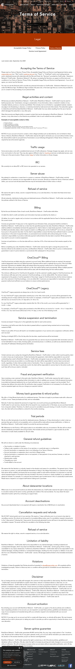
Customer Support (43, 651)
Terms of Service (55, 48)
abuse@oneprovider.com (49, 565)
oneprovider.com (6, 74)
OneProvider (7, 4)
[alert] (12, 657)
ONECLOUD (55, 4)
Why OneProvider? (54, 656)
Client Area (26, 1)
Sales (31, 155)
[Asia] (24, 652)
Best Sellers (24, 4)
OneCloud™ (30, 654)
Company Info (53, 651)
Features (64, 4)
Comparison (48, 1)
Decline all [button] (17, 662)
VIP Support (30, 658)
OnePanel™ (30, 656)
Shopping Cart (34, 1)
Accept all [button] (7, 662)
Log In (20, 1)
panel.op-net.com (29, 74)
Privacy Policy (40, 48)
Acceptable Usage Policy (22, 48)
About (71, 4)
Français (68, 1)
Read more (13, 657)
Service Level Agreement (37, 51)
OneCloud (48, 153)
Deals (33, 4)
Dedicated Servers (43, 4)
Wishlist (41, 1)
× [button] (21, 648)
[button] (12, 659)
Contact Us (56, 1)
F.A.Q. (40, 654)
